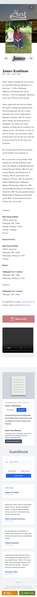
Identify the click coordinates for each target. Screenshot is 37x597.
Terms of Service (24, 588)
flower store (25, 305)
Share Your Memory (13, 441)
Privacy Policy (13, 588)
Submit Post (18, 476)
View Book (10, 410)
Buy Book (21, 410)
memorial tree (27, 301)
